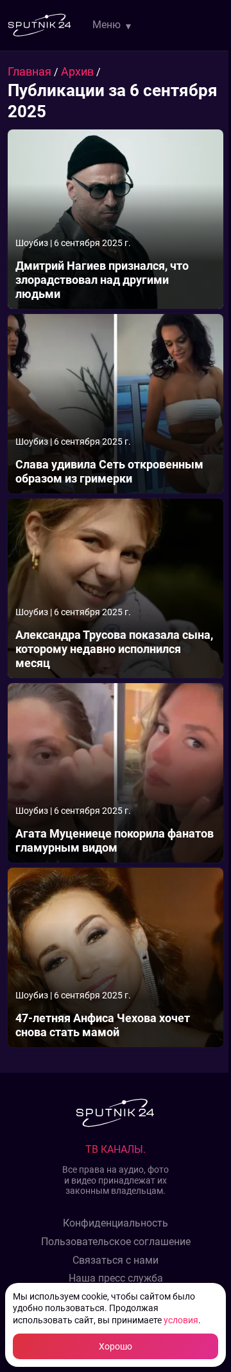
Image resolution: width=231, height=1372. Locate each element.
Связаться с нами (115, 1260)
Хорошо (115, 1346)
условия (181, 1320)
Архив (78, 71)
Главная (31, 71)
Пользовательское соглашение (116, 1242)
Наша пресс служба (116, 1278)
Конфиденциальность (115, 1223)
